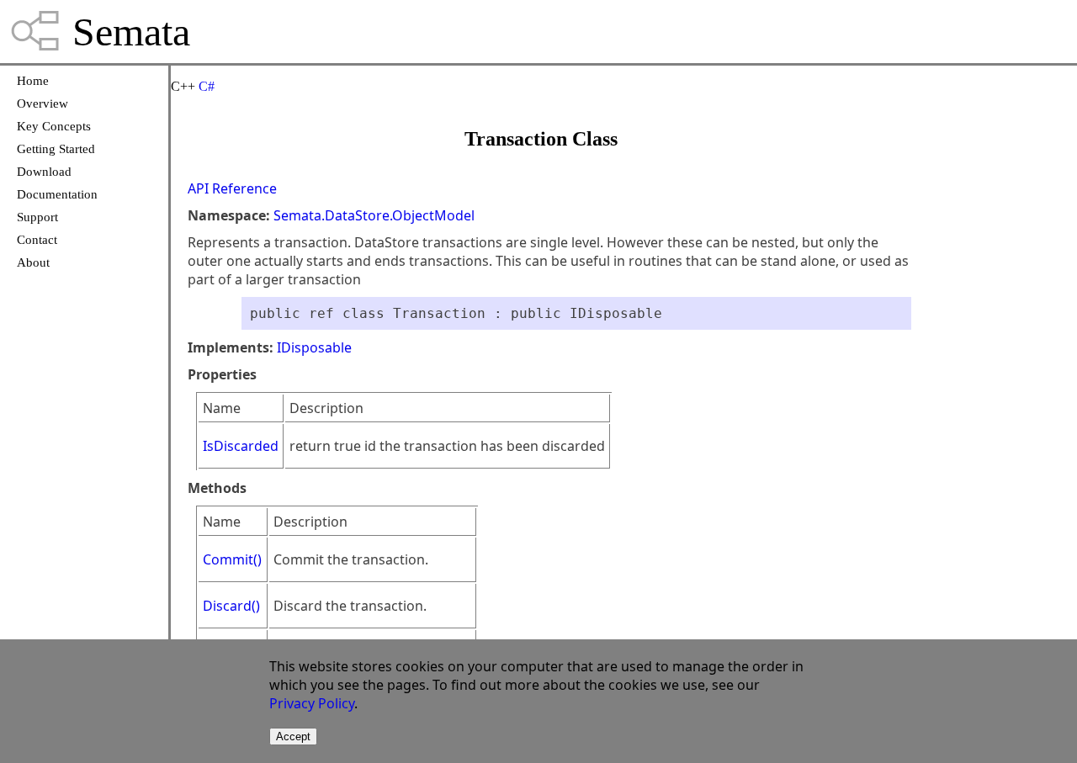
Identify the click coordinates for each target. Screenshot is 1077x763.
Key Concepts (54, 126)
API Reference (232, 188)
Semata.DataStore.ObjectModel (374, 215)
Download (44, 171)
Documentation (57, 194)
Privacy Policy (311, 703)
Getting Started (56, 149)
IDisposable (314, 347)
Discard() (231, 605)
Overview (42, 103)
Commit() (232, 559)
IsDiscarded (241, 446)
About (33, 262)
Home (33, 80)
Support (37, 217)
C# (207, 86)
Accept (293, 736)
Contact (37, 239)
